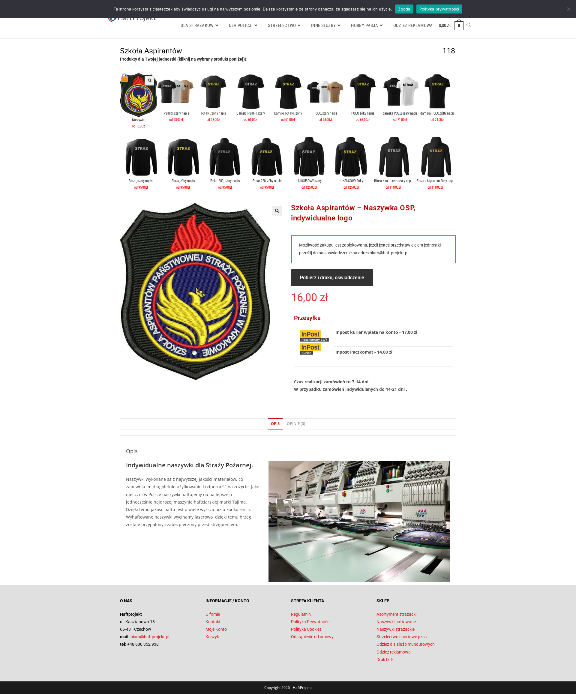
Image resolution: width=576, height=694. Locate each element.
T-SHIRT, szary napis (176, 113)
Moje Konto (216, 629)
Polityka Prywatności (310, 621)
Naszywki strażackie (395, 629)
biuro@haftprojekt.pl (389, 252)
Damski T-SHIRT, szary (250, 113)
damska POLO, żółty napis (437, 113)
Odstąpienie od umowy (312, 636)
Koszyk (212, 636)
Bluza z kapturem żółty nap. (434, 181)
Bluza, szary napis (141, 181)
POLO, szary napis (325, 113)
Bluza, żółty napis (183, 181)
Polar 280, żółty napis (267, 181)
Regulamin (301, 614)
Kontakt (213, 621)
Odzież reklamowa (393, 652)
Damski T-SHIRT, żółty (288, 113)
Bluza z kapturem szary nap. (393, 181)
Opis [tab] (275, 423)
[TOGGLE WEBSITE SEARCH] (468, 25)
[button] (149, 80)
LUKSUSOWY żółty (351, 181)
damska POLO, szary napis (400, 113)
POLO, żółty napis (362, 113)
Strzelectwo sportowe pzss (401, 636)
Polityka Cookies (306, 629)
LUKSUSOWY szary (308, 181)
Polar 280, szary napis (224, 181)
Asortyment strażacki (396, 614)
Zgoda (404, 9)
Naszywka (138, 120)
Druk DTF (385, 659)
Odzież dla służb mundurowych (405, 644)
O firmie (213, 614)
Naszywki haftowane (396, 621)
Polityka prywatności (439, 9)
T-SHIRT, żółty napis (213, 113)
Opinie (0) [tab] (296, 423)
